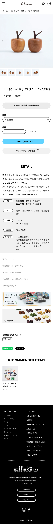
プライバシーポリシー (35, 446)
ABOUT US (30, 429)
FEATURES (30, 411)
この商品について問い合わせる (14, 279)
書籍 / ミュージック (10, 435)
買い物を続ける (8, 285)
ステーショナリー (10, 419)
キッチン (7, 422)
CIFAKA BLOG (31, 433)
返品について (7, 259)
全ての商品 (7, 415)
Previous (3, 41)
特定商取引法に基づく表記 (12, 265)
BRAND (29, 420)
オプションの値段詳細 (11, 272)
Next (50, 41)
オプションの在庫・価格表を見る (26, 105)
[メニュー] (7, 3)
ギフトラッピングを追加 (25, 150)
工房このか (7, 339)
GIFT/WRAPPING (33, 416)
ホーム (5, 11)
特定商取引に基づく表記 (35, 441)
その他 (6, 438)
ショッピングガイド (34, 437)
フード (6, 425)
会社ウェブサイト (26, 500)
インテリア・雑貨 (17, 11)
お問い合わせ (31, 454)
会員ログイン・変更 (34, 450)
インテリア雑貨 (33, 11)
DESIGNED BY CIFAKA (35, 424)
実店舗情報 (26, 490)
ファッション (8, 432)
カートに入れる (23, 141)
